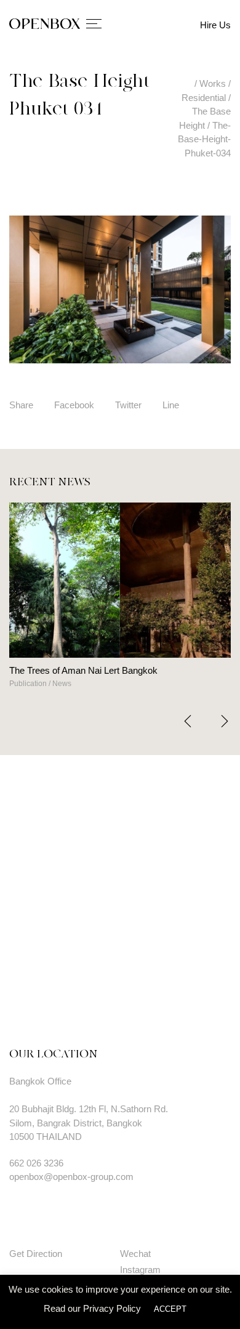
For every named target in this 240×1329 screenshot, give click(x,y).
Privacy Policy (112, 1308)
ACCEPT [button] (170, 1309)
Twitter (128, 405)
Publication (28, 683)
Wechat (135, 1253)
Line (170, 405)
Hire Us (215, 25)
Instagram (140, 1269)
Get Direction (35, 1253)
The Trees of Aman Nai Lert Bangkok (83, 670)
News (61, 683)
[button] (224, 721)
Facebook (74, 405)
